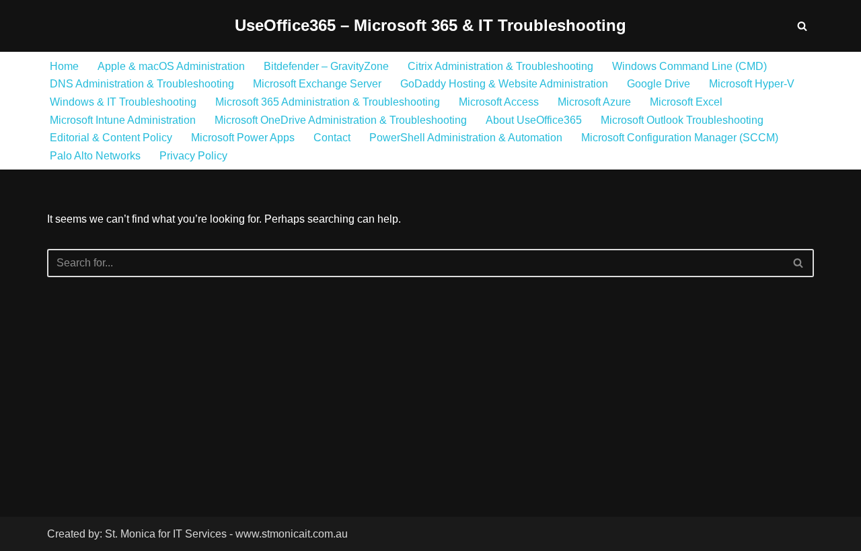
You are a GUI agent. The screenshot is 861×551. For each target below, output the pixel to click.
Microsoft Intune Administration (123, 120)
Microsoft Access (499, 102)
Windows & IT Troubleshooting (123, 102)
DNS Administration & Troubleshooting (142, 83)
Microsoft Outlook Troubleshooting (682, 120)
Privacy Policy (193, 155)
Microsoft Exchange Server (317, 83)
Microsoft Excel (686, 102)
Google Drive (658, 83)
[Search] (802, 26)
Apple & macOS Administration (171, 66)
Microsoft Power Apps (243, 137)
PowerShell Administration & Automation (465, 137)
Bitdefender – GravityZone (326, 66)
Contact (331, 137)
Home (64, 66)
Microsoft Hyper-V (751, 83)
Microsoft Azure (594, 102)
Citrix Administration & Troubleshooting (500, 66)
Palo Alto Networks (95, 155)
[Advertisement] (233, 417)
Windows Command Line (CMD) (689, 66)
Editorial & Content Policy (111, 137)
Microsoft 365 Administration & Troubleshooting (327, 102)
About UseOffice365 (534, 120)
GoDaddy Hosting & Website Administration (504, 83)
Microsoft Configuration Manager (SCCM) (679, 137)
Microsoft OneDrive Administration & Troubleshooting (341, 120)
